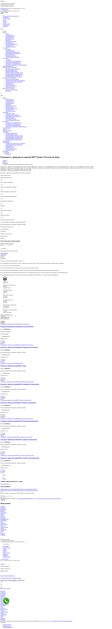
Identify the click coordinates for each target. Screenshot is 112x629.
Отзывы (5, 21)
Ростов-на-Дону (4, 8)
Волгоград (3, 506)
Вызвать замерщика (13, 580)
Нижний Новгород (5, 519)
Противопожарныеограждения (7, 131)
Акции (4, 20)
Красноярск (3, 518)
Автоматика (8, 59)
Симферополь (4, 529)
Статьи (4, 22)
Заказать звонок (4, 12)
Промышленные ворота (11, 41)
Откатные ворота (9, 37)
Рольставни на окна (10, 50)
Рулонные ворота (9, 42)
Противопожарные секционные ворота (14, 72)
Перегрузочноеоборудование (6, 141)
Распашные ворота (10, 39)
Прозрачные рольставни (11, 55)
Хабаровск (3, 533)
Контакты (5, 26)
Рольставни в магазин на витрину (13, 53)
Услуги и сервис (6, 18)
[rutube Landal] (4, 562)
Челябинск (3, 535)
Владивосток (3, 509)
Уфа (1, 532)
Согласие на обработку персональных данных (11, 578)
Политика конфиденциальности (8, 575)
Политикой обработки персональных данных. (62, 621)
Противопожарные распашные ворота (14, 74)
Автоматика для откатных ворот (13, 62)
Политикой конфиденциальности (25, 498)
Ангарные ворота (9, 45)
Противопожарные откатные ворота (14, 76)
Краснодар (3, 516)
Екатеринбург (4, 512)
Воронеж (3, 511)
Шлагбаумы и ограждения (11, 89)
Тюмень (2, 531)
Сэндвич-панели (6, 556)
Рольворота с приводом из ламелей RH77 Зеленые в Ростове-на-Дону (19, 439)
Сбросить (3, 322)
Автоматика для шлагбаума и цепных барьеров (16, 65)
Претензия (5, 555)
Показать (3, 321)
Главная (5, 160)
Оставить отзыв (21, 580)
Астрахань (3, 507)
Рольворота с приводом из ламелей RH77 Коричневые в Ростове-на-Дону (20, 384)
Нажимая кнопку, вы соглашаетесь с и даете (31, 498)
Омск (2, 522)
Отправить (3, 499)
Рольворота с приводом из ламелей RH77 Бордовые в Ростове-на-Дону (19, 421)
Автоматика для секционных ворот (13, 61)
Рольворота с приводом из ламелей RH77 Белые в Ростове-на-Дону (18, 402)
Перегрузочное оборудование (12, 79)
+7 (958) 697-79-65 (5, 9)
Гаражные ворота (9, 35)
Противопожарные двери (11, 70)
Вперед (4, 478)
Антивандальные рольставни (12, 52)
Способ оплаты (6, 23)
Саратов (2, 528)
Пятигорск (3, 523)
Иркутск (2, 514)
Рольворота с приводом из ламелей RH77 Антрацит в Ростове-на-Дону (19, 347)
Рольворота (8, 40)
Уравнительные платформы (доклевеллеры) (15, 80)
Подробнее (3, 342)
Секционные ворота (10, 36)
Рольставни (8, 49)
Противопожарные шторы (11, 71)
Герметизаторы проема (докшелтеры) (14, 81)
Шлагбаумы (8, 91)
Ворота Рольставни (10, 54)
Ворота (7, 33)
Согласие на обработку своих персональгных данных (49, 498)
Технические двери (10, 87)
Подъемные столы (10, 84)
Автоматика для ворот (11, 46)
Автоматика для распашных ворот (13, 63)
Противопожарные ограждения (13, 68)
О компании (6, 17)
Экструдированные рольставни (13, 57)
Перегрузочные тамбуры (11, 85)
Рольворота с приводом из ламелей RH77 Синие (13, 366)
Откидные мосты (9, 83)
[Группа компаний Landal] (2, 1)
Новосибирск (3, 520)
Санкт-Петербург (4, 527)
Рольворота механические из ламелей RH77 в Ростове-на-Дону (17, 326)
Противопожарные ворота (11, 44)
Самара (2, 525)
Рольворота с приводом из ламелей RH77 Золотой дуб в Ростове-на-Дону (20, 458)
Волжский (3, 510)
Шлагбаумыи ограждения (6, 152)
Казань (2, 515)
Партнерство (6, 25)
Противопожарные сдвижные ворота (14, 75)
